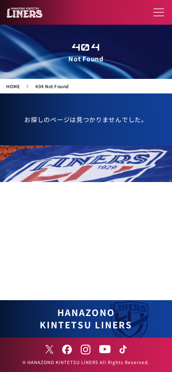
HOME (13, 86)
